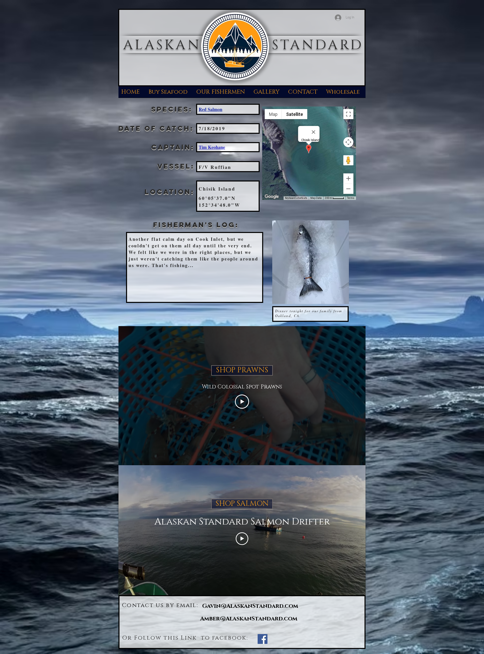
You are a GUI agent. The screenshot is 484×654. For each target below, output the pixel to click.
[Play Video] (242, 402)
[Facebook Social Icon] (262, 639)
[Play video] (242, 538)
